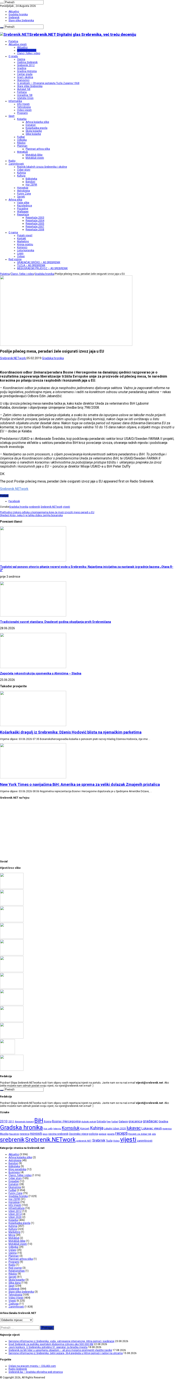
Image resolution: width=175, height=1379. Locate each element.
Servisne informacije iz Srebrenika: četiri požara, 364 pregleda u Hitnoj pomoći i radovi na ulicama (66, 1353)
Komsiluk (71, 1128)
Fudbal (21, 136)
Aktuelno (14, 11)
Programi (22, 113)
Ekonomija (15, 1187)
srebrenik (34, 506)
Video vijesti (24, 110)
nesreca (24, 1133)
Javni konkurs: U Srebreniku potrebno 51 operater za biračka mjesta (48, 1347)
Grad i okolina (25, 77)
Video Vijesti (16, 1297)
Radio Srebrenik (18, 1368)
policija (93, 1133)
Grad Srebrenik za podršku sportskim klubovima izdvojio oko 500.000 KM (51, 1344)
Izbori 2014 (15, 1214)
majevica (167, 1128)
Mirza (12, 1235)
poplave (102, 1134)
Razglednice (24, 205)
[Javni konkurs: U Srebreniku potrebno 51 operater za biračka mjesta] (11, 921)
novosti (36, 1133)
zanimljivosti (144, 1140)
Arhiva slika (15, 199)
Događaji (14, 1181)
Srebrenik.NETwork (13, 358)
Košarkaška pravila (36, 127)
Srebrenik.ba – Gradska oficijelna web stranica (36, 1371)
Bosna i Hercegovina (66, 1121)
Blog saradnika (17, 1169)
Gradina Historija (27, 71)
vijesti (66, 506)
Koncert (84, 1128)
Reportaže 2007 (35, 226)
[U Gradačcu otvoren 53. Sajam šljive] (11, 971)
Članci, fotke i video (28, 53)
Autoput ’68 (23, 89)
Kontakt (21, 238)
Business (14, 1172)
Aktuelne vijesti (18, 44)
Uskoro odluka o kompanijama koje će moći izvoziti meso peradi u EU (47, 512)
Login (20, 253)
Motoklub (22, 151)
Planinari (22, 145)
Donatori (31, 125)
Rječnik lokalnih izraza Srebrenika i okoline (42, 166)
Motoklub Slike (34, 154)
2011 (11, 1121)
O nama (13, 232)
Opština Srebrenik (27, 62)
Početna (13, 41)
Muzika (4, 1133)
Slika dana (15, 1282)
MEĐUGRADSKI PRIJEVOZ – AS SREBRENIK (42, 268)
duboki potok (88, 1121)
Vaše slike (23, 202)
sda (154, 1134)
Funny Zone (24, 193)
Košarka (21, 119)
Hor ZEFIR (31, 184)
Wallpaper (23, 211)
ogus (45, 1134)
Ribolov (21, 142)
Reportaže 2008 (35, 229)
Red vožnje (15, 259)
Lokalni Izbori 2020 (115, 1128)
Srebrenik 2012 (26, 65)
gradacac (150, 1121)
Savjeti (21, 196)
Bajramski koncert (24, 1121)
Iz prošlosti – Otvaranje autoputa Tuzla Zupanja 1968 (48, 83)
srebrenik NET (84, 1140)
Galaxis (123, 1121)
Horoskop (22, 187)
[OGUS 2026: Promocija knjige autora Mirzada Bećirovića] (11, 1021)
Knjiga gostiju (25, 244)
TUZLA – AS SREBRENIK (31, 265)
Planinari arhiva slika (38, 148)
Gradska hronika (18, 14)
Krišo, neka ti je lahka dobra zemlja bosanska (31, 515)
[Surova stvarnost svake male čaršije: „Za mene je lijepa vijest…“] (7, 1053)
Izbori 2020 (15, 1217)
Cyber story (23, 169)
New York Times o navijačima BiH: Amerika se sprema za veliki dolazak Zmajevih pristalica (80, 784)
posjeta (111, 1134)
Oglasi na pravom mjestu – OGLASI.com (32, 1365)
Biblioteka (31, 178)
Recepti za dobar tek (139, 1133)
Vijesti (12, 1300)
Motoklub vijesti (35, 157)
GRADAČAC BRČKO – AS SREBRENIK (38, 262)
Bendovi (30, 181)
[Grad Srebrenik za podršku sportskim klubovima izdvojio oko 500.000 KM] (11, 904)
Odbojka (22, 139)
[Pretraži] (1, 3)
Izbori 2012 (15, 1211)
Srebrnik (98, 1140)
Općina (21, 59)
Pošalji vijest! (24, 235)
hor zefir (48, 1128)
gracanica (135, 1121)
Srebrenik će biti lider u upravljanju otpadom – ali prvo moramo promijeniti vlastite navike (60, 1350)
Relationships (17, 1270)
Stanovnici (23, 80)
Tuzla (109, 1140)
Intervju (57, 1128)
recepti (121, 1133)
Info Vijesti (23, 104)
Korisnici (22, 247)
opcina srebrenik (58, 1133)
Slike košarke (33, 133)
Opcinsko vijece (78, 1133)
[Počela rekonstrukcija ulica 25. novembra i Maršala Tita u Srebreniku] (11, 1037)
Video (116, 1140)
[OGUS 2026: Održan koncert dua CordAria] (11, 1004)
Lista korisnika (25, 250)
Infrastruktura (17, 1208)
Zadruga (14, 1303)
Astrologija (23, 190)
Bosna (47, 1121)
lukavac (134, 1128)
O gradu (13, 56)
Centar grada (24, 74)
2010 (4, 1121)
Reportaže (23, 214)
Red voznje (15, 1267)
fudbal (114, 1121)
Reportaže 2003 (35, 217)
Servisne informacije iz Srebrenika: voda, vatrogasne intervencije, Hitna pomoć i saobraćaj (61, 1341)
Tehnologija (24, 107)
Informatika (15, 101)
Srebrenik (14, 17)
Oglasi (21, 256)
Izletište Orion (25, 98)
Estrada (101, 1121)
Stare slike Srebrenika (21, 20)
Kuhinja (21, 172)
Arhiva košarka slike (37, 122)
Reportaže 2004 (35, 220)
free (108, 1121)
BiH (38, 1120)
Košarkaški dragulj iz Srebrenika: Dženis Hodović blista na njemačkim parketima (70, 732)
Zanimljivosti (16, 163)
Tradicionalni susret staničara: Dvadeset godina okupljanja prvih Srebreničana (55, 621)
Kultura (21, 175)
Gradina (21, 68)
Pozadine (22, 208)
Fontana (22, 92)
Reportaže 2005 (35, 223)
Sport (12, 116)
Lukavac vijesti (151, 1128)
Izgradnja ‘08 (24, 95)
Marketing (23, 241)
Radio (12, 160)
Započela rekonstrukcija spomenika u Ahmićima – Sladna (40, 673)
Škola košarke (34, 130)
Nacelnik (14, 1133)
